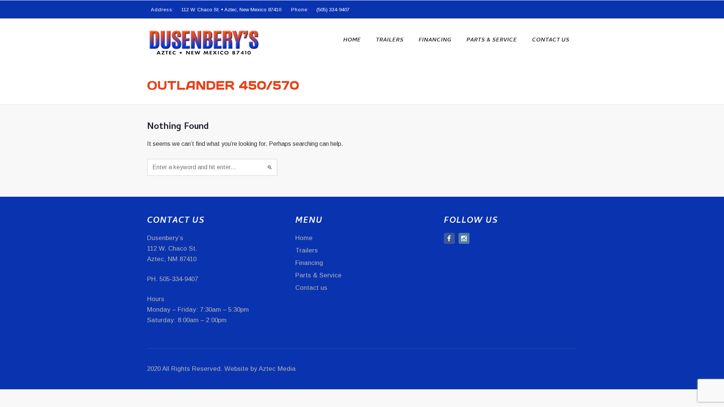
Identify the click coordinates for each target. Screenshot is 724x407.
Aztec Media (277, 368)
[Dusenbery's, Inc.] (203, 41)
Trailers (389, 40)
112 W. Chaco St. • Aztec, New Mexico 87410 (231, 9)
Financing (435, 40)
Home (352, 40)
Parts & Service (491, 40)
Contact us (550, 40)
